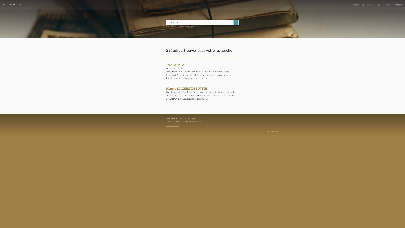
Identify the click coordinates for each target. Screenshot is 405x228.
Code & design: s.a (271, 131)
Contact (387, 4)
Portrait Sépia (11, 5)
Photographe (358, 4)
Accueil (370, 4)
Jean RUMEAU (176, 65)
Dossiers (398, 4)
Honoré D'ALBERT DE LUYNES (186, 88)
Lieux (379, 4)
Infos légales (195, 122)
